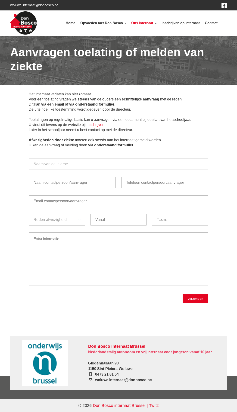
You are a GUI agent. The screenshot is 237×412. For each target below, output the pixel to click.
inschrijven (95, 125)
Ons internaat (142, 23)
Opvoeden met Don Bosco (101, 23)
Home (70, 23)
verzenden (195, 298)
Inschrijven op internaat (181, 23)
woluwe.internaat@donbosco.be (34, 5)
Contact (211, 23)
